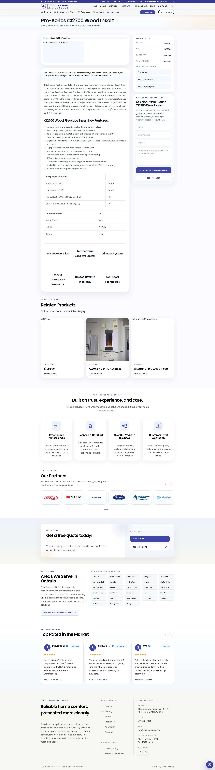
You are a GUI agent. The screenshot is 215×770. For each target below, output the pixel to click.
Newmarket (131, 598)
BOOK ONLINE (148, 12)
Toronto (96, 576)
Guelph (129, 604)
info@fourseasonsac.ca (149, 730)
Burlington (131, 582)
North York (164, 587)
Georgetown (98, 587)
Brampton (131, 576)
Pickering (130, 593)
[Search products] (172, 6)
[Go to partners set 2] (109, 510)
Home (43, 26)
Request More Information (154, 170)
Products (53, 26)
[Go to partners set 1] (106, 510)
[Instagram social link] (173, 1)
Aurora (112, 598)
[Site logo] (55, 6)
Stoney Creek (132, 587)
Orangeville (114, 604)
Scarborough (98, 593)
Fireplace (64, 26)
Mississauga (115, 576)
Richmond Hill (98, 582)
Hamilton (113, 587)
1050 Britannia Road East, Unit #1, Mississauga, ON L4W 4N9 (153, 711)
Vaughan (147, 576)
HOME (94, 6)
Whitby (163, 593)
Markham (164, 576)
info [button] (64, 183)
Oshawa (96, 598)
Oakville (113, 582)
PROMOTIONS (141, 6)
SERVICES (113, 6)
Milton (146, 582)
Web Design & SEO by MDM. (163, 766)
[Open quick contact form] (209, 764)
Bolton (95, 604)
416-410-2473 (166, 12)
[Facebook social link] (170, 1)
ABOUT (103, 6)
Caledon (164, 598)
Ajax (145, 593)
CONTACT (162, 6)
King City (147, 598)
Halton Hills (165, 582)
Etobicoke (148, 587)
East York (113, 593)
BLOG (152, 6)
